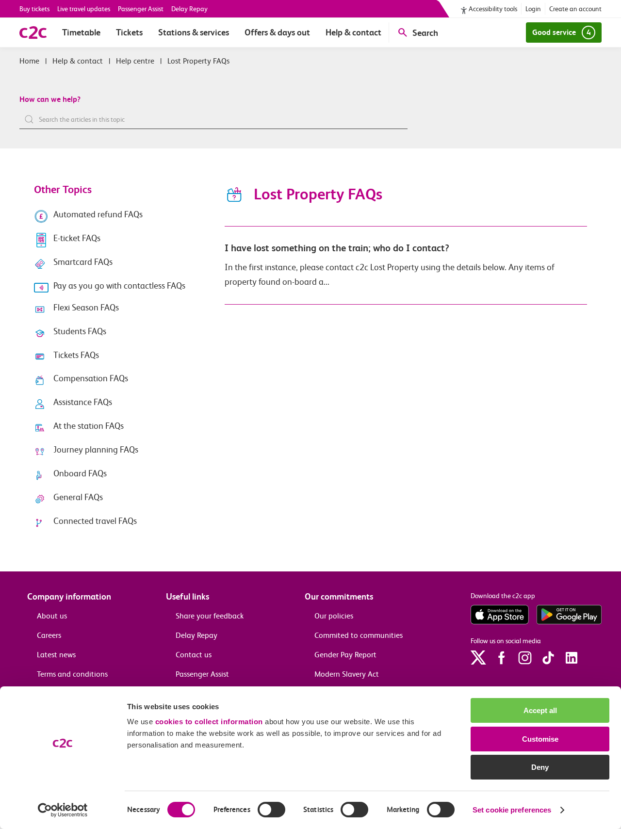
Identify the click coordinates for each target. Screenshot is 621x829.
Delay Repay (189, 9)
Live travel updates (83, 9)
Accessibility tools (493, 9)
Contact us (194, 654)
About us (52, 615)
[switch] (271, 809)
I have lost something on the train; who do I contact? (337, 248)
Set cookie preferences (512, 810)
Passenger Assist (140, 9)
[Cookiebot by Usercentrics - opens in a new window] (62, 810)
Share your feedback (210, 615)
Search (425, 33)
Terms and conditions (72, 674)
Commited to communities (358, 635)
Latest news (56, 654)
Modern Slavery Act (346, 674)
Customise (540, 739)
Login (533, 9)
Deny (540, 767)
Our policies (333, 615)
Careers (49, 635)
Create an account (575, 9)
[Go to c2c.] (29, 60)
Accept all (540, 710)
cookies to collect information (209, 721)
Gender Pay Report (345, 654)
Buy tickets (34, 9)
